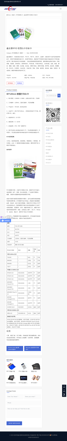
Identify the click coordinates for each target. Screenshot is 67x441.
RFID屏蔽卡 (49, 159)
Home (9, 15)
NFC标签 (48, 136)
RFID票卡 (34, 382)
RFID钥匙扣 (49, 146)
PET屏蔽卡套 (11, 371)
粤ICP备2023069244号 (43, 435)
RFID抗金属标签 (50, 140)
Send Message (14, 423)
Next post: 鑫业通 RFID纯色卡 (32, 348)
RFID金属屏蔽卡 (23, 383)
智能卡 (13, 15)
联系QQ (19, 83)
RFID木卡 (48, 162)
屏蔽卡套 (34, 371)
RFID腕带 (48, 149)
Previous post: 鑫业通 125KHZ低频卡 (13, 348)
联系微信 (10, 83)
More (11, 366)
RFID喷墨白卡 (19, 15)
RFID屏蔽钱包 (11, 382)
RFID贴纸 (48, 143)
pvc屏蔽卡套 (23, 371)
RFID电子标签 (49, 133)
